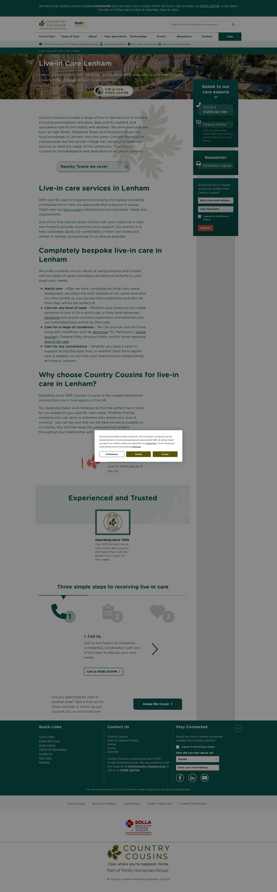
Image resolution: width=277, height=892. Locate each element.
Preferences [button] (136, 447)
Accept (165, 454)
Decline (138, 454)
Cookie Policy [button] (151, 443)
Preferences (112, 454)
